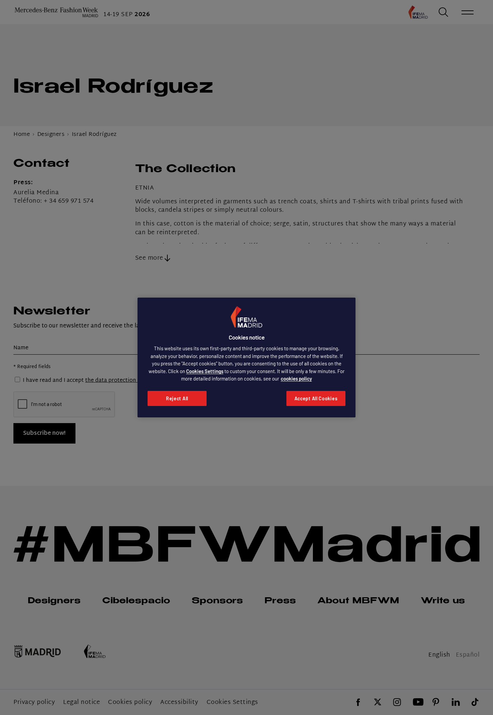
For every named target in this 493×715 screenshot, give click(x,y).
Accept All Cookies (316, 398)
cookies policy (296, 378)
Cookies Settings (204, 371)
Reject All (177, 398)
